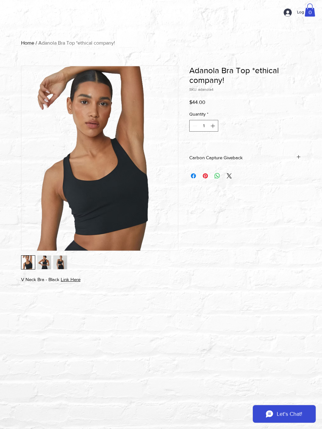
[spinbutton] (203, 125)
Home (27, 43)
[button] (309, 10)
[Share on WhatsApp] (217, 176)
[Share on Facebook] (193, 176)
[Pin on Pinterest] (205, 176)
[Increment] (213, 125)
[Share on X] (229, 176)
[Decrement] (194, 125)
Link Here (70, 279)
